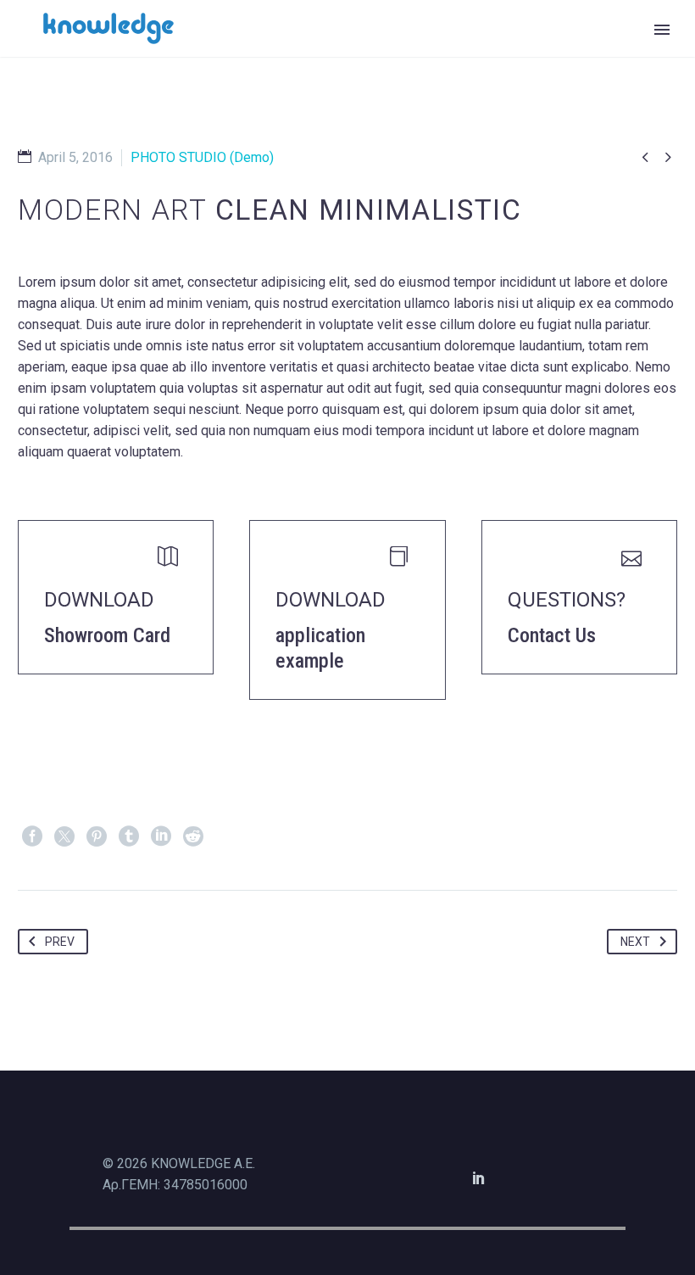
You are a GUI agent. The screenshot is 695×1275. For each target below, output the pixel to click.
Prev (60, 941)
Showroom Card (107, 635)
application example (320, 648)
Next (635, 941)
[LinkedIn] (161, 836)
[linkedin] (479, 1177)
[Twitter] (64, 836)
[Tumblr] (129, 836)
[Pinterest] (96, 836)
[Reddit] (193, 836)
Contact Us (552, 635)
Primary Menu (662, 29)
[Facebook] (32, 836)
